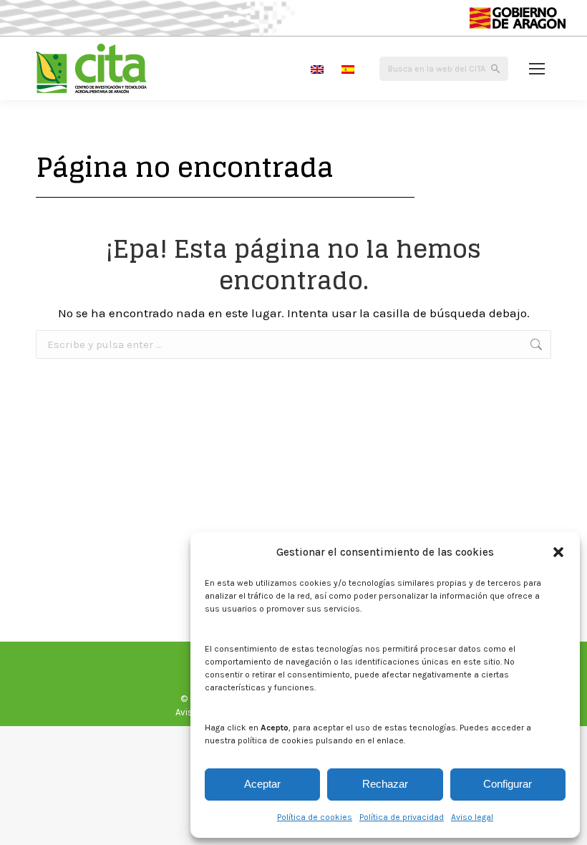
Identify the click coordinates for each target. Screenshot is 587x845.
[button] (558, 552)
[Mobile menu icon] (537, 68)
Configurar (507, 784)
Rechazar (385, 784)
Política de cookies (314, 817)
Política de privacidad (401, 817)
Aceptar (262, 784)
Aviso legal (472, 817)
